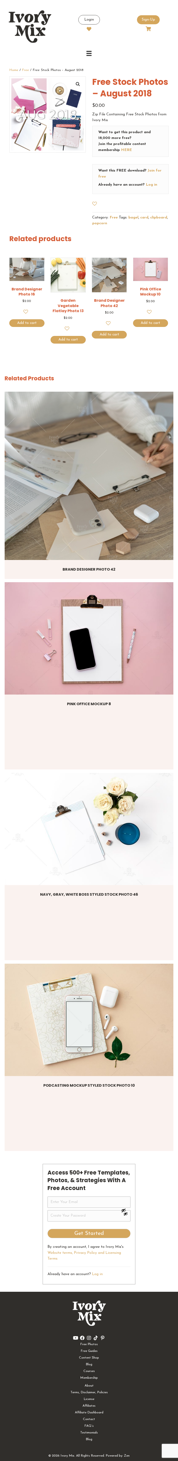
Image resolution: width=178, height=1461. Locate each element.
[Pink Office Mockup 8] (89, 638)
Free (25, 70)
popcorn (99, 223)
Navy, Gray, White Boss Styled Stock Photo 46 (89, 894)
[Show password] (125, 1210)
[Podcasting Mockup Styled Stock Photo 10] (89, 1020)
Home (13, 70)
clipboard (158, 217)
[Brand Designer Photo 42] (89, 476)
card (144, 217)
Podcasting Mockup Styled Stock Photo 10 (89, 1085)
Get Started (89, 1233)
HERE (126, 150)
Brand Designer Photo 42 (89, 569)
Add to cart (27, 323)
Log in (151, 185)
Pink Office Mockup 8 (89, 704)
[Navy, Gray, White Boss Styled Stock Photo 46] (89, 829)
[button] (78, 84)
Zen (127, 1456)
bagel (133, 217)
